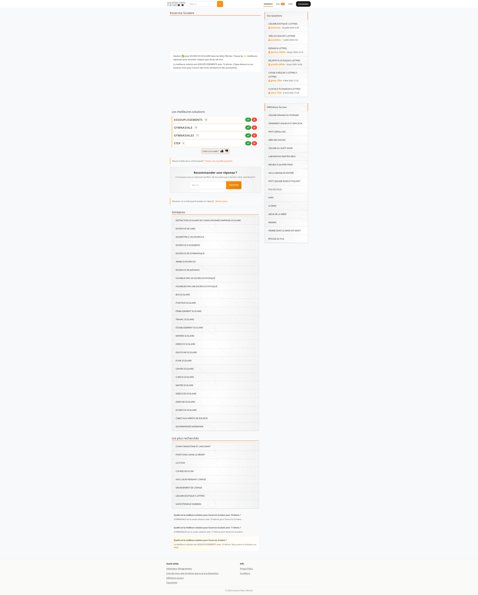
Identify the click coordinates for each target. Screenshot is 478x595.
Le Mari (272, 205)
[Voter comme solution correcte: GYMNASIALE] (248, 127)
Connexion (303, 4)
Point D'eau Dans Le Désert (190, 454)
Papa (271, 197)
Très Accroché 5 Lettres (281, 35)
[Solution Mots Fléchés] (176, 4)
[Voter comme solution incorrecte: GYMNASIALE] (254, 127)
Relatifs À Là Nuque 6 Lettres (284, 60)
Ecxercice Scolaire (186, 409)
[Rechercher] (220, 4)
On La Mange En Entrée (281, 172)
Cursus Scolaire (185, 376)
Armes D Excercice (186, 261)
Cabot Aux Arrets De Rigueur (192, 418)
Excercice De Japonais (188, 269)
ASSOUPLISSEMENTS (188, 120)
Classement (171, 582)
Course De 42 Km (184, 471)
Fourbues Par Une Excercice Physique (196, 286)
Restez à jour (221, 201)
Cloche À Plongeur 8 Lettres (284, 88)
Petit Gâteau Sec (277, 131)
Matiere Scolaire (185, 335)
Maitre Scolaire (184, 385)
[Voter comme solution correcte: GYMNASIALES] (248, 135)
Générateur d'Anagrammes (179, 568)
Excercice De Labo (185, 228)
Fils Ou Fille (275, 189)
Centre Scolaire (185, 368)
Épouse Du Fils (276, 238)
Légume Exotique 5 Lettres (190, 495)
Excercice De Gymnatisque (190, 253)
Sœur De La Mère (277, 214)
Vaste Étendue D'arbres (188, 503)
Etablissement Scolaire (188, 311)
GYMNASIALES (184, 135)
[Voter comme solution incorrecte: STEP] (254, 143)
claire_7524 (275, 92)
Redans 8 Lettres (277, 48)
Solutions (268, 3)
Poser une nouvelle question (219, 161)
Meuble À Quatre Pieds (280, 164)
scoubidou (275, 39)
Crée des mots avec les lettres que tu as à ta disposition (192, 573)
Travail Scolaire (185, 319)
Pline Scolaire (184, 360)
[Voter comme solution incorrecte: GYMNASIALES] (254, 135)
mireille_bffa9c (277, 64)
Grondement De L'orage (189, 487)
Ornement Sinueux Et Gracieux (285, 123)
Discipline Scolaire (186, 352)
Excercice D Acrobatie (188, 245)
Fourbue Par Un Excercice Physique (195, 278)
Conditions (245, 573)
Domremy (275, 27)
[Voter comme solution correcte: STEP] (248, 143)
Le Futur (180, 462)
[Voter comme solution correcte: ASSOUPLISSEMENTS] (248, 120)
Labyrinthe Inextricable (282, 156)
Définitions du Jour (175, 578)
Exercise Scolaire (185, 401)
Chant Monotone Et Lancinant (193, 446)
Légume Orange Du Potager (283, 115)
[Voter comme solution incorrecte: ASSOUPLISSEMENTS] (254, 120)
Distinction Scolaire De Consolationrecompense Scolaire (208, 220)
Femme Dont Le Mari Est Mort (284, 230)
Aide (290, 3)
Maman (272, 222)
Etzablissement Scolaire (189, 327)
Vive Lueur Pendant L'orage (191, 479)
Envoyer (234, 185)
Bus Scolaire (183, 294)
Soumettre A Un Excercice (190, 236)
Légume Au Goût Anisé (280, 148)
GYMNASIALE (183, 127)
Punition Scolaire (186, 302)
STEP (177, 143)
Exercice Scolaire (185, 343)
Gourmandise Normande (189, 426)
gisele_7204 (276, 80)
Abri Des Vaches (277, 139)
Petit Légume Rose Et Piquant (284, 181)
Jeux (280, 3)
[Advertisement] (215, 34)
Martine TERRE (277, 52)
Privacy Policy (246, 568)
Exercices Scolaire (186, 393)
